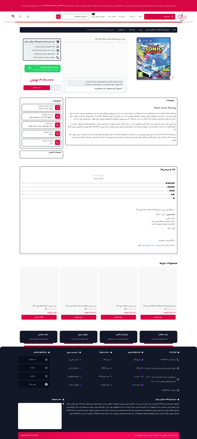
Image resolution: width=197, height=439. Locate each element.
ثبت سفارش (37, 87)
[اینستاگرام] (46, 359)
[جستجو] (58, 16)
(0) (125, 309)
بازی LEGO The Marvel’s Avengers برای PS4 (159, 306)
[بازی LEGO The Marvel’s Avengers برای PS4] (158, 286)
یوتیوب (32, 376)
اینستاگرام (32, 359)
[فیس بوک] (46, 384)
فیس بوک (32, 384)
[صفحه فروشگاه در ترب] (63, 408)
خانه (174, 30)
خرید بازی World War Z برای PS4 (45, 306)
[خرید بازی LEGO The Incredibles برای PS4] (78, 286)
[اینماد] (40, 416)
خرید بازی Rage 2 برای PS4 (126, 306)
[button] (158, 317)
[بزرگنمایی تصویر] (172, 77)
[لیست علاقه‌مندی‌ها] (20, 16)
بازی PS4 (132, 30)
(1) (165, 309)
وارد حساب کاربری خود (150, 245)
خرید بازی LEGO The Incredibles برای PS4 (81, 306)
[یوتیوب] (46, 376)
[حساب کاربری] (27, 16)
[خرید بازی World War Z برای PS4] (39, 286)
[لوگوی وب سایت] (182, 16)
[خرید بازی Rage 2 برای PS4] (118, 286)
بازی (140, 30)
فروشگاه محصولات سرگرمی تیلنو (157, 30)
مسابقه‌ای (121, 30)
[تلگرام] (46, 367)
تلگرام (32, 368)
